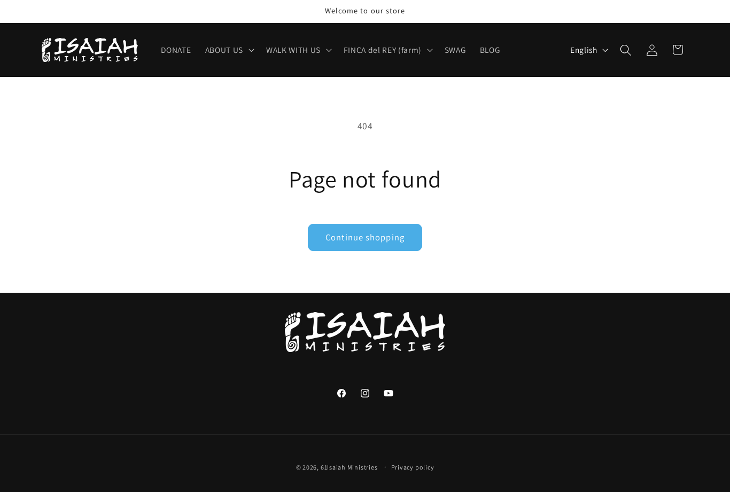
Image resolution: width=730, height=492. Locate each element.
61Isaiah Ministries (349, 467)
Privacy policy (412, 467)
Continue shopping (365, 237)
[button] (228, 50)
